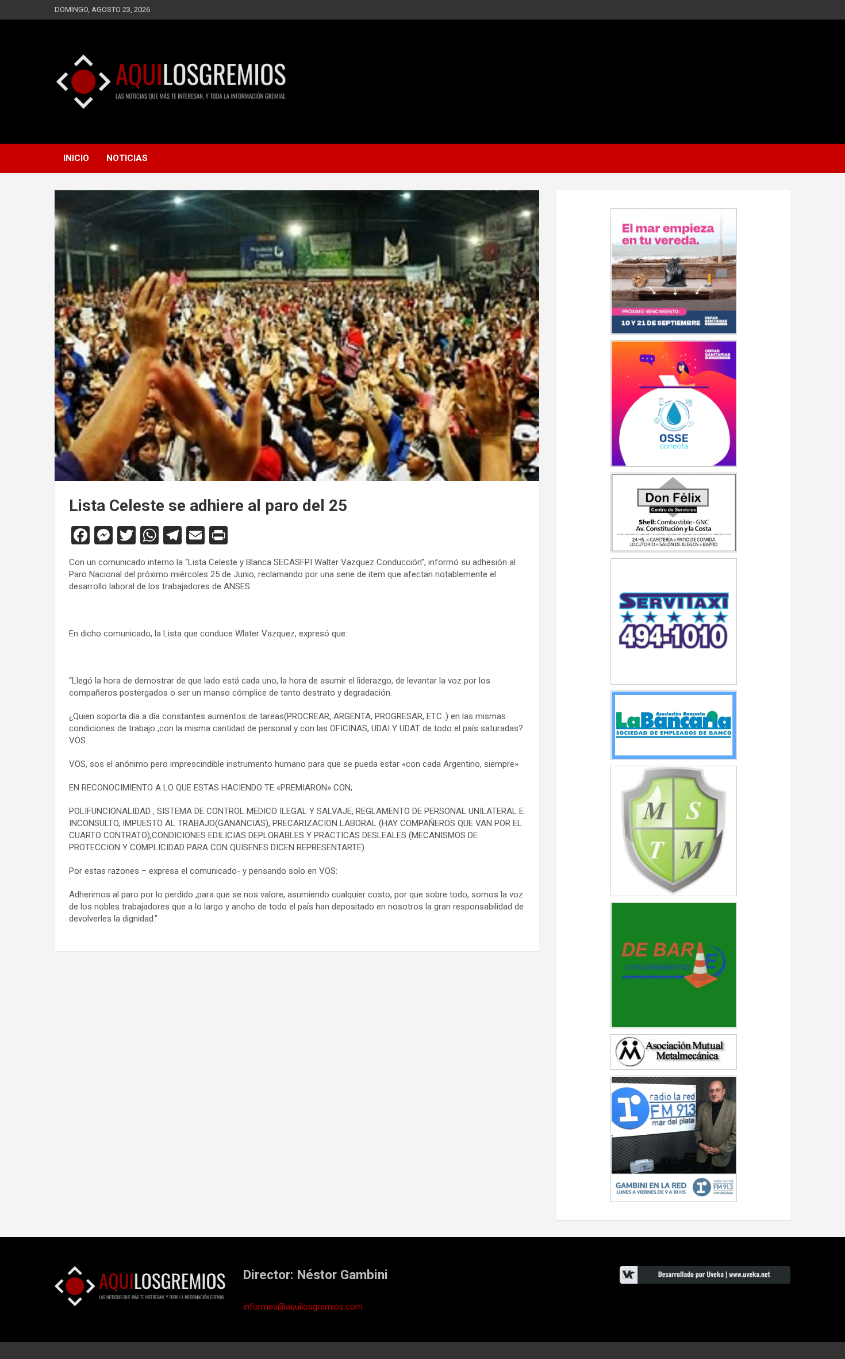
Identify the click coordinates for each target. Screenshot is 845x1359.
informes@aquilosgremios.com (303, 1307)
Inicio (76, 158)
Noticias (127, 158)
